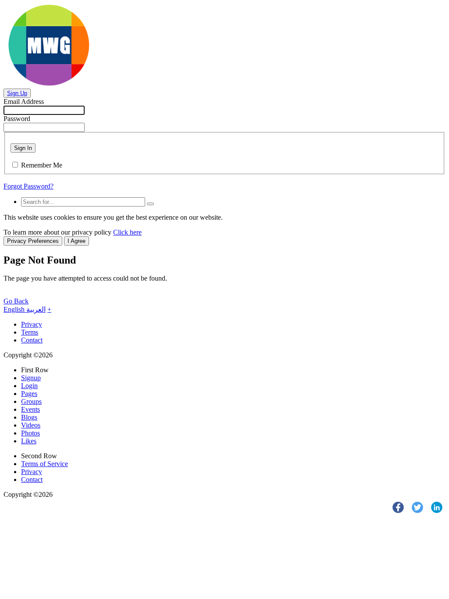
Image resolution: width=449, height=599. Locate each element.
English (15, 309)
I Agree (77, 241)
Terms (29, 332)
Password (17, 118)
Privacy (31, 324)
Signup (31, 378)
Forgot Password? (28, 186)
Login (29, 385)
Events (30, 409)
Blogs (29, 417)
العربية (36, 309)
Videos (30, 425)
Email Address (24, 101)
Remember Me (41, 165)
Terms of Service (44, 463)
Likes (28, 441)
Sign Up (17, 93)
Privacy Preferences (33, 241)
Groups (31, 401)
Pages (29, 393)
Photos (30, 433)
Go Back (16, 301)
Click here (127, 232)
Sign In (23, 148)
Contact (32, 340)
